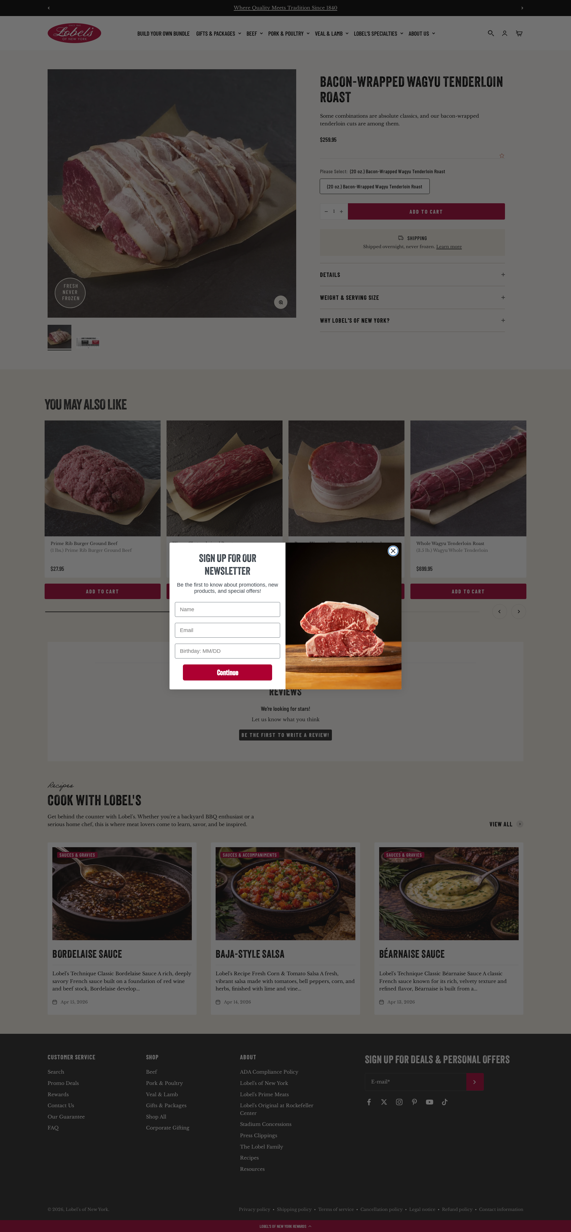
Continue (227, 672)
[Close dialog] (393, 551)
